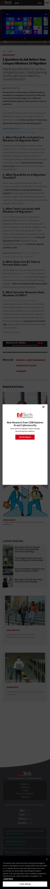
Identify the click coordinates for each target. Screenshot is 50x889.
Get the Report (25, 437)
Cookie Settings (25, 884)
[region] (25, 872)
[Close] (47, 859)
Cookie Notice (8, 879)
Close (43, 407)
